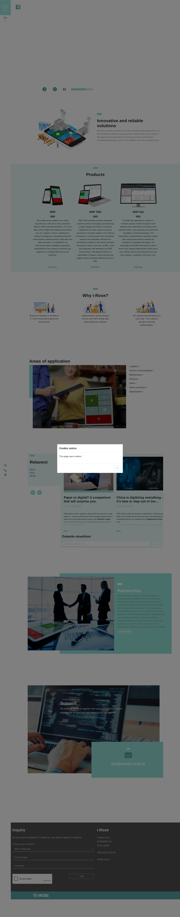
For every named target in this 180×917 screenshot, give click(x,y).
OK (117, 468)
